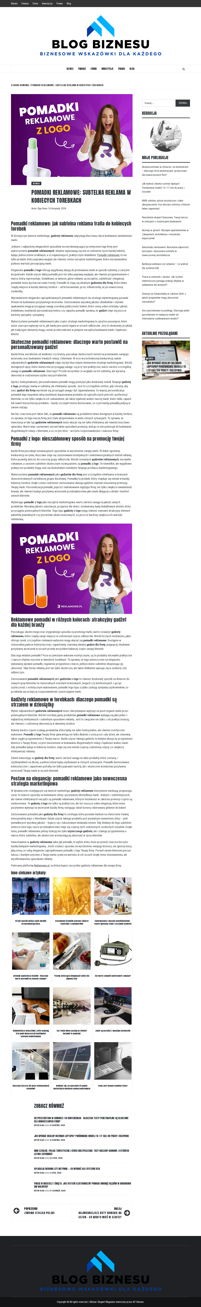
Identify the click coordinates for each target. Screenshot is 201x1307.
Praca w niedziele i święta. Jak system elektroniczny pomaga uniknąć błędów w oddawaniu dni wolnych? (82, 1185)
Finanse (25, 3)
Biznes (14, 3)
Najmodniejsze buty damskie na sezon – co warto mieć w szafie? (100, 1212)
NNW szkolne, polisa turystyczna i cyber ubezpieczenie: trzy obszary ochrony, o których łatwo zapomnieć (81, 1152)
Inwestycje (47, 3)
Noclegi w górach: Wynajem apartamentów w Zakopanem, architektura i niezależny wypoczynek (165, 234)
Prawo (59, 3)
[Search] (183, 69)
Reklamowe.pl (41, 865)
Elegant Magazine (106, 1301)
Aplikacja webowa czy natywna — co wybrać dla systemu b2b (67, 1169)
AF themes (138, 1301)
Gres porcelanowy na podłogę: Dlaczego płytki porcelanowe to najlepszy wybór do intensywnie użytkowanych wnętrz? (165, 314)
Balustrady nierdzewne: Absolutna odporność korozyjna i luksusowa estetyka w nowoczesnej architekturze (165, 251)
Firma (35, 3)
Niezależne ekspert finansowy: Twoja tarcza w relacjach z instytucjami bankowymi (165, 219)
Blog (69, 3)
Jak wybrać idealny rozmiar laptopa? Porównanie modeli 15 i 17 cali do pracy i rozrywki (81, 1136)
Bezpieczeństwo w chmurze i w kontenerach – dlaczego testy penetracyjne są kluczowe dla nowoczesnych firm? (81, 1119)
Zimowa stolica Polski (39, 1210)
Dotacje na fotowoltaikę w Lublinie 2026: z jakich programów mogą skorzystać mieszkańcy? (164, 297)
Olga (39, 208)
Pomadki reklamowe (108, 255)
